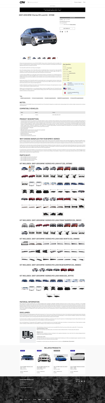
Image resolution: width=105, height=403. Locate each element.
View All (66, 395)
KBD (65, 386)
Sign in (76, 2)
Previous (21, 58)
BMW (22, 114)
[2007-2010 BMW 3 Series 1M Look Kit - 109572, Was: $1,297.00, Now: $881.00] (61, 357)
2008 (55, 114)
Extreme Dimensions (68, 393)
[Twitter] (65, 31)
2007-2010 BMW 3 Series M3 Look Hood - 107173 (26, 367)
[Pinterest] (67, 31)
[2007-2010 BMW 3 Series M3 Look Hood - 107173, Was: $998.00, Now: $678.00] (27, 357)
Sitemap (54, 386)
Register (80, 2)
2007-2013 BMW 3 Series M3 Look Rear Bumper (29, 159)
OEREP (66, 389)
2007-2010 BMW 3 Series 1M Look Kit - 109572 (61, 367)
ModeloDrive (67, 382)
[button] (73, 24)
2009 (57, 114)
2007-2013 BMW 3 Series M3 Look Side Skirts (28, 158)
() (84, 2)
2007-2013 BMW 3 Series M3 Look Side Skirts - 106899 (77, 367)
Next (57, 58)
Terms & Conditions (56, 382)
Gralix (65, 390)
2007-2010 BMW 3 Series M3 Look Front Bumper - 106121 (43, 367)
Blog (54, 385)
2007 (53, 114)
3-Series (36, 114)
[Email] (62, 31)
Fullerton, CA (70, 93)
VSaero (66, 385)
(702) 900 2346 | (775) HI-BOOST (26, 387)
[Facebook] (60, 31)
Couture (66, 392)
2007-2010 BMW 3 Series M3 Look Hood (27, 160)
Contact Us (55, 383)
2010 (59, 114)
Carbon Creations (68, 383)
